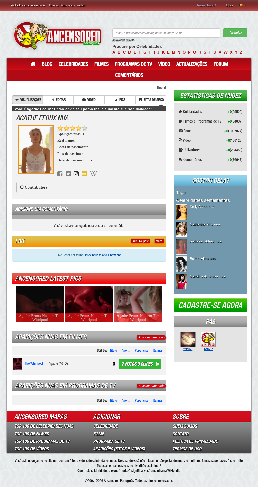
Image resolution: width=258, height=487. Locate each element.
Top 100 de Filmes (31, 434)
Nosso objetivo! (206, 5)
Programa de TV (108, 441)
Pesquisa (235, 33)
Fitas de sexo (154, 100)
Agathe (53, 363)
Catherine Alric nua (205, 224)
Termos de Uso (186, 449)
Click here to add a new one (103, 255)
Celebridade (105, 426)
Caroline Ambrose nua (207, 276)
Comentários (129, 75)
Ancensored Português (119, 481)
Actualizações (191, 64)
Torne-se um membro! (73, 5)
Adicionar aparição (152, 337)
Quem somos (184, 426)
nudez (125, 471)
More (159, 241)
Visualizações (30, 100)
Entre (52, 5)
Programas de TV (133, 64)
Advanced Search (123, 40)
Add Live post (140, 241)
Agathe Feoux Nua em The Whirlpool (40, 318)
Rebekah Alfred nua (205, 241)
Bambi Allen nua (203, 259)
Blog (47, 64)
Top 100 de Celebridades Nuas (43, 426)
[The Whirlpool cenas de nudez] (18, 364)
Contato (180, 434)
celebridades (99, 471)
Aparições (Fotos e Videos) (119, 449)
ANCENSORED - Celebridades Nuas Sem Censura (58, 35)
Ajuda (229, 5)
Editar (61, 100)
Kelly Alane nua (202, 207)
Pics (122, 100)
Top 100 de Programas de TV (41, 441)
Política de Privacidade (195, 441)
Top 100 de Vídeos (31, 449)
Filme (98, 434)
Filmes (101, 64)
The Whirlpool (34, 363)
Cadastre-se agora (210, 305)
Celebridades (73, 64)
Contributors (36, 187)
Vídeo (164, 64)
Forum (221, 64)
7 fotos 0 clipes (137, 364)
